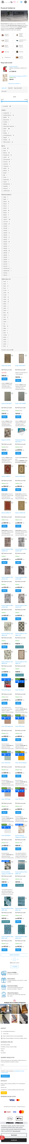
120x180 (6, 224)
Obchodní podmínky (5, 1045)
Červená (6, 162)
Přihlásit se (5, 1076)
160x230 (6, 242)
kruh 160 (6, 266)
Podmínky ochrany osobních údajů (8, 1047)
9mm (5, 330)
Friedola (6, 122)
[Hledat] (17, 2)
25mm (5, 344)
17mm (5, 342)
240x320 (6, 255)
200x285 (6, 248)
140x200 (6, 233)
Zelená (6, 157)
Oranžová (6, 164)
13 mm (5, 295)
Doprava (3, 1049)
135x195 (6, 228)
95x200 (6, 215)
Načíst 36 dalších (14, 955)
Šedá (5, 148)
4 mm (5, 284)
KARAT (6, 128)
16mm (5, 308)
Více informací (16, 1131)
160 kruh (6, 273)
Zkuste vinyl (3, 1087)
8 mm (5, 288)
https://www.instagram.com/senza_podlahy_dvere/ (15, 1038)
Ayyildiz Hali (7, 113)
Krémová (6, 188)
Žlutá (5, 150)
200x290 (6, 250)
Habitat (6, 124)
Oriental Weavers (8, 135)
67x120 (6, 208)
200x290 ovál (7, 271)
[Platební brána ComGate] (7, 1112)
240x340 (6, 259)
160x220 (6, 237)
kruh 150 (6, 264)
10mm (6, 301)
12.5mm (6, 335)
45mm (5, 339)
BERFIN (6, 117)
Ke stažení (3, 1053)
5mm (5, 346)
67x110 (6, 206)
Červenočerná (7, 159)
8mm (5, 313)
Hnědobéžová (7, 184)
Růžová (6, 170)
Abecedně (4, 91)
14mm (5, 306)
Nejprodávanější (18, 88)
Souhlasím (14, 1140)
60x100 (6, 201)
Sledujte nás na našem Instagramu (15, 1002)
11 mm (5, 290)
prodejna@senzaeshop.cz (9, 1031)
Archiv (4, 1092)
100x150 (6, 217)
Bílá (5, 175)
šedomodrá (7, 179)
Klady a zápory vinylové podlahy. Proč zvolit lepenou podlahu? (13, 1084)
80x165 (6, 213)
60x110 (6, 204)
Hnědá (6, 168)
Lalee (5, 131)
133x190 (6, 226)
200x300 (6, 253)
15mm (5, 310)
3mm (5, 333)
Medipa (6, 133)
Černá (5, 177)
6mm (5, 326)
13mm (6, 297)
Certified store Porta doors (10, 1106)
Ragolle (6, 137)
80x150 (6, 210)
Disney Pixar (7, 120)
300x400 (6, 262)
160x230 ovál (7, 268)
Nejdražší (10, 88)
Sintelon (6, 140)
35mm (5, 319)
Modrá (5, 173)
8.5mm (5, 315)
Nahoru (15, 966)
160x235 (6, 244)
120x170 (6, 219)
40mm (5, 328)
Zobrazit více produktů (13, 83)
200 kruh (6, 275)
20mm (5, 322)
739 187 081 (5, 1034)
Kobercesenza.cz (21, 1106)
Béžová (6, 153)
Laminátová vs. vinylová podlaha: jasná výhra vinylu (12, 1090)
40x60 (5, 197)
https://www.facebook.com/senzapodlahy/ (13, 1036)
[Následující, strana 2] (14, 959)
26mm (5, 304)
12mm (6, 299)
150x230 (6, 235)
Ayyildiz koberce (8, 115)
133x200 (6, 230)
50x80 (5, 199)
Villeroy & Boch (8, 142)
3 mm (5, 281)
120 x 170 (6, 221)
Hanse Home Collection (9, 126)
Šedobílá (6, 186)
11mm (6, 293)
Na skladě (7, 106)
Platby (2, 1051)
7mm (5, 317)
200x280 (6, 246)
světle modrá (7, 191)
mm (5, 324)
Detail (4, 379)
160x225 (6, 239)
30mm (5, 337)
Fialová (6, 182)
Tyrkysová (6, 166)
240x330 (6, 257)
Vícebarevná (7, 155)
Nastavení (14, 1135)
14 (17, 959)
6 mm (5, 286)
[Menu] (25, 2)
